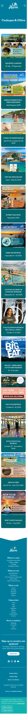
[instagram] (12, 661)
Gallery (13, 610)
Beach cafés (13, 579)
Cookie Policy (13, 676)
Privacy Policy (13, 673)
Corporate (13, 625)
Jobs (13, 627)
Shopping (13, 591)
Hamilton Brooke (17, 691)
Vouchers (13, 628)
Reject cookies (7, 707)
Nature (13, 595)
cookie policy (21, 703)
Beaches (13, 593)
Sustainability (13, 614)
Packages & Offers (13, 566)
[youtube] (18, 661)
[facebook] (9, 661)
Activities (13, 590)
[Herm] (13, 6)
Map (13, 604)
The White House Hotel (13, 560)
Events (13, 588)
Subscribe (13, 654)
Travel (13, 602)
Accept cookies (7, 710)
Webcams (13, 608)
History (13, 612)
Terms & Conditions (13, 679)
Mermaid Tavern (13, 573)
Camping (13, 564)
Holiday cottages (13, 562)
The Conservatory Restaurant (13, 577)
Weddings (13, 623)
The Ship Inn (13, 575)
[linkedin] (15, 661)
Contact (13, 616)
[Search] (25, 6)
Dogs (13, 606)
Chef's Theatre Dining (13, 581)
